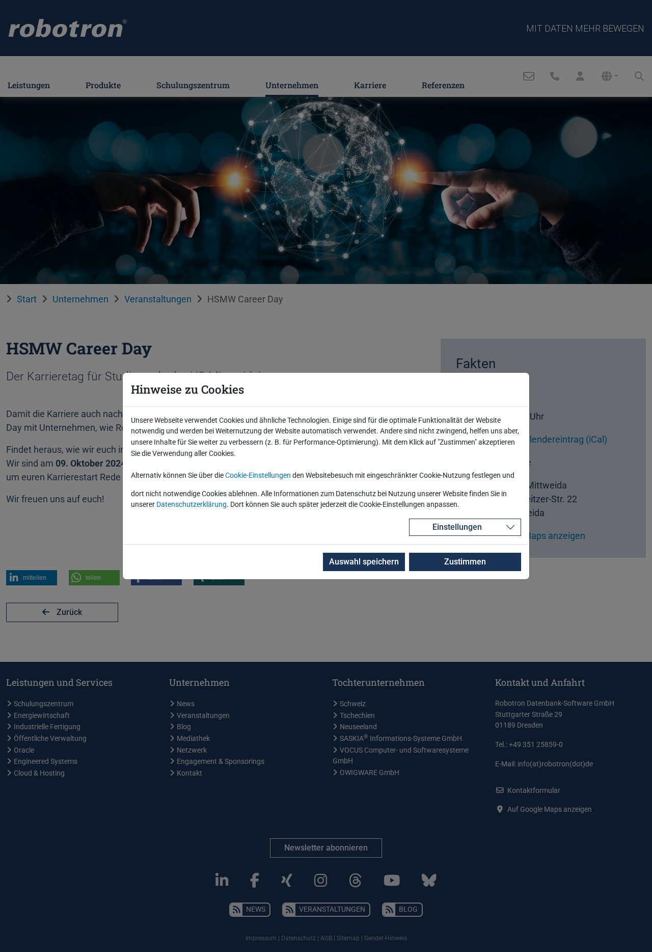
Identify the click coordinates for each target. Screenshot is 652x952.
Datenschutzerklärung (191, 504)
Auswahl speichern (364, 562)
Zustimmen (465, 562)
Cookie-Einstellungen (258, 475)
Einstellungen (457, 527)
